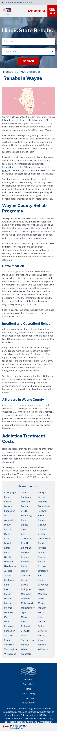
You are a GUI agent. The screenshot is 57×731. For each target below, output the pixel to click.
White (24, 649)
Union (41, 640)
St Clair (24, 511)
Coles (7, 538)
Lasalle (7, 501)
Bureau (24, 525)
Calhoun (42, 525)
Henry (24, 566)
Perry (41, 612)
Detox (28, 689)
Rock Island (44, 506)
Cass (23, 529)
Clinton (41, 534)
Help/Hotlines (28, 702)
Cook (24, 492)
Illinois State (9, 72)
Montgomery (27, 608)
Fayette (42, 548)
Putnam (42, 621)
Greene (25, 557)
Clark (7, 534)
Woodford (26, 654)
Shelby (41, 635)
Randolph (9, 626)
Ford (6, 552)
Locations (28, 698)
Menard (25, 617)
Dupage (42, 492)
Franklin (25, 552)
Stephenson (27, 640)
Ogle (23, 612)
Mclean (8, 506)
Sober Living (28, 693)
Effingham (26, 548)
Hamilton (9, 561)
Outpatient (28, 684)
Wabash (25, 644)
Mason (41, 598)
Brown (7, 525)
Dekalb (7, 543)
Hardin (41, 561)
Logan (41, 589)
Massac (8, 603)
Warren (42, 644)
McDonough (27, 603)
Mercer (42, 603)
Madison (25, 501)
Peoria (24, 506)
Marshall (25, 598)
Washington (10, 649)
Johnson (25, 575)
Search (28, 61)
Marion (8, 598)
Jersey (7, 575)
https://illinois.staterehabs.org (18, 2)
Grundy (41, 557)
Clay (23, 534)
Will (6, 515)
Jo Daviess (9, 635)
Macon (7, 594)
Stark (7, 640)
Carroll (7, 529)
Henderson (10, 566)
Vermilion (9, 644)
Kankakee (26, 497)
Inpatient (28, 679)
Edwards (42, 631)
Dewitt (24, 543)
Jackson (8, 571)
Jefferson (43, 571)
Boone (41, 520)
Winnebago (27, 515)
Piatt (6, 617)
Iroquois (42, 566)
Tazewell (42, 511)
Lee (6, 589)
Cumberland (44, 538)
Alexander (9, 520)
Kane (7, 497)
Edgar (7, 548)
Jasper (24, 571)
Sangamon (9, 511)
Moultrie (8, 612)
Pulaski (24, 621)
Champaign (10, 492)
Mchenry (42, 501)
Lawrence (43, 585)
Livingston (26, 589)
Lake (6, 585)
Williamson (43, 649)
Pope (7, 621)
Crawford (26, 538)
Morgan (42, 608)
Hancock (25, 561)
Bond (23, 520)
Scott (24, 635)
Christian (42, 529)
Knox (40, 580)
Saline (41, 626)
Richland (25, 626)
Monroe (8, 608)
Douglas (42, 543)
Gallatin (8, 557)
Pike (40, 617)
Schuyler (25, 631)
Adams (41, 515)
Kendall (41, 497)
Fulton (41, 552)
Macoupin (26, 594)
